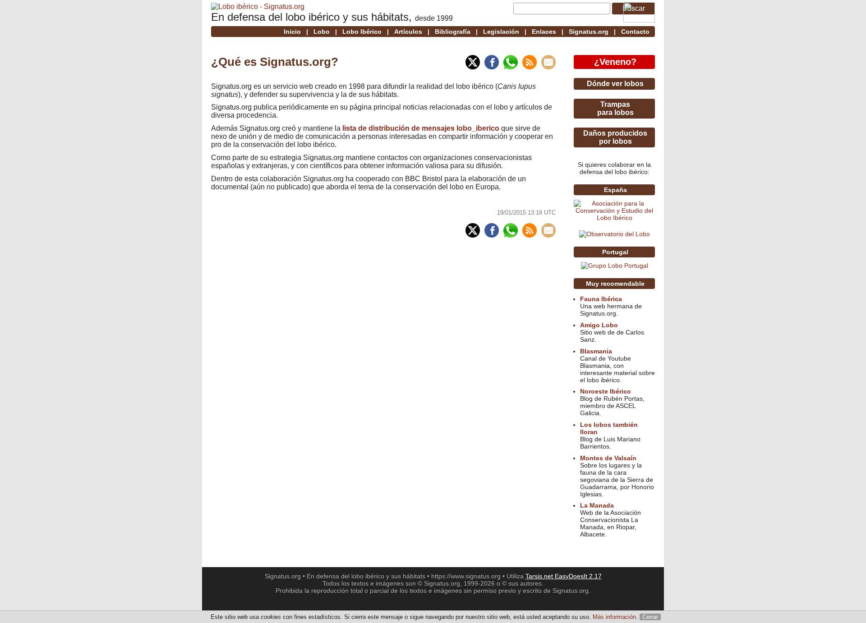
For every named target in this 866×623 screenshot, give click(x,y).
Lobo (321, 31)
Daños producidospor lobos (615, 137)
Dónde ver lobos (615, 83)
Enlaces (544, 31)
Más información (614, 617)
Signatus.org (588, 31)
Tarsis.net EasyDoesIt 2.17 (563, 576)
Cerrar (650, 617)
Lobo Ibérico (362, 31)
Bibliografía (452, 31)
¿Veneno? (615, 62)
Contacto (635, 31)
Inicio (292, 31)
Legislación (501, 31)
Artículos (408, 31)
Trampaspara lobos (615, 108)
